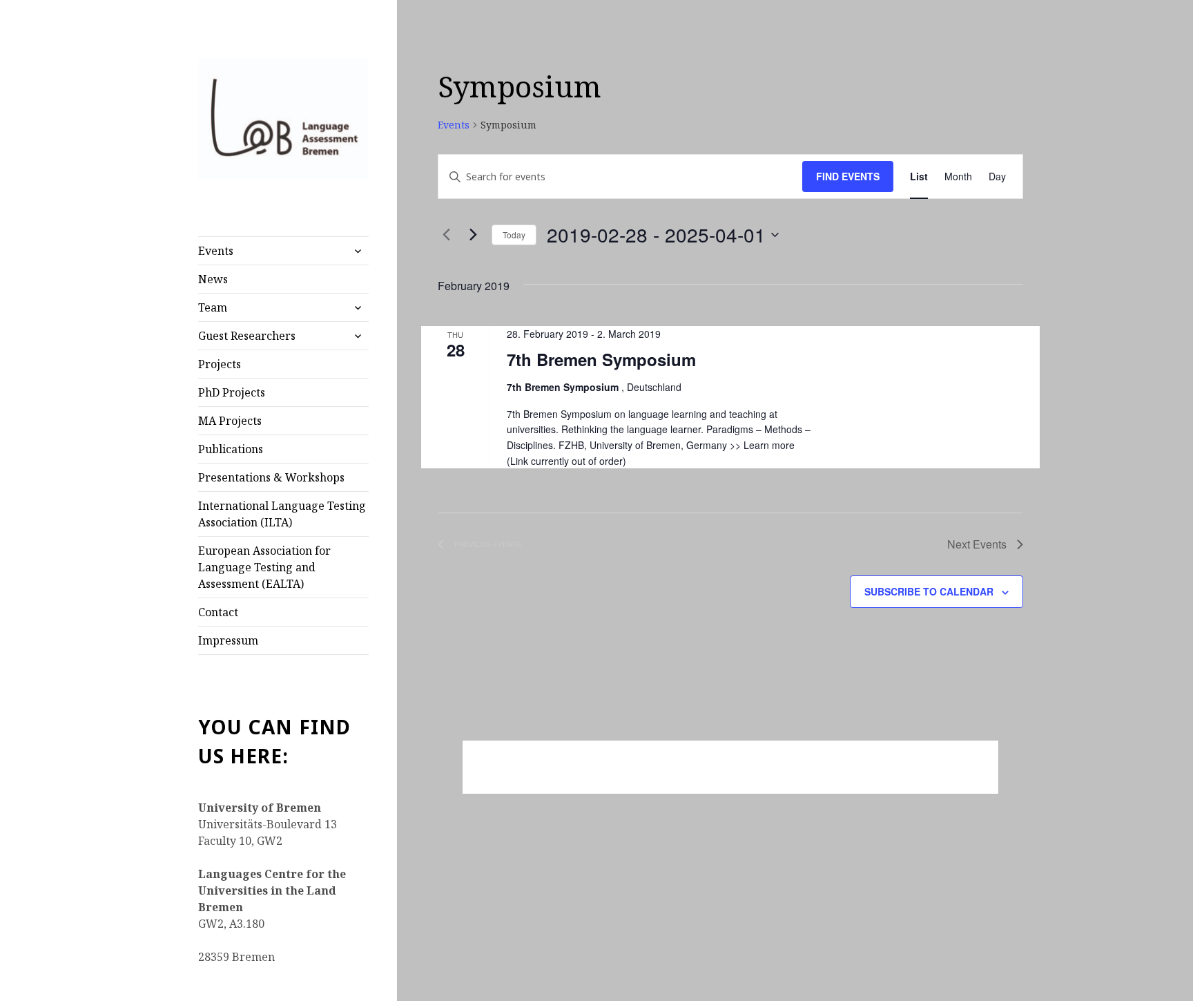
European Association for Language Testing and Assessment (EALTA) (264, 567)
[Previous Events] (446, 235)
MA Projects (230, 420)
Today (514, 234)
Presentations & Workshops (271, 477)
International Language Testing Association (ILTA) (282, 514)
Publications (230, 449)
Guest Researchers (246, 335)
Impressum (228, 640)
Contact (218, 612)
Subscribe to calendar (928, 591)
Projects (219, 364)
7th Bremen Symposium (601, 359)
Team (212, 307)
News (213, 279)
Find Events (848, 176)
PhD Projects (231, 392)
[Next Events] (473, 235)
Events (215, 250)
